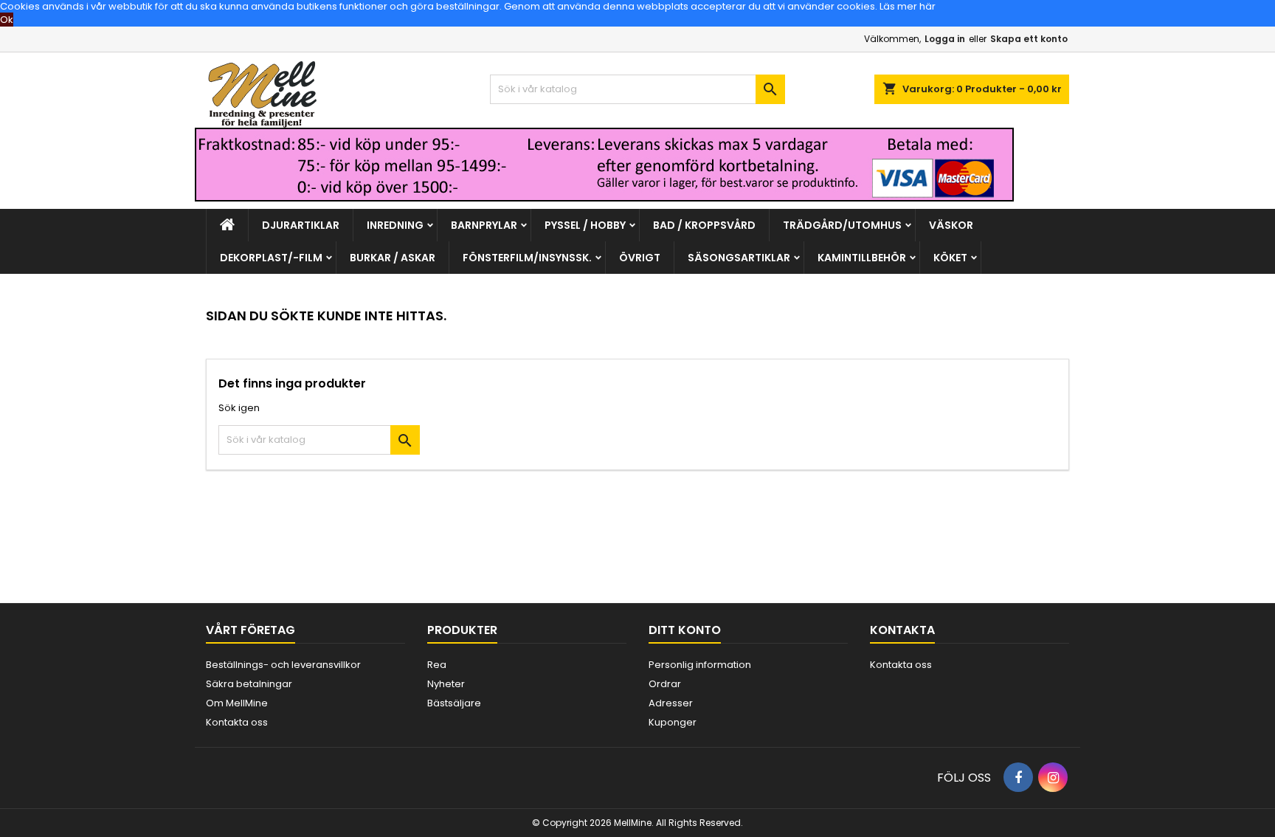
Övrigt (639, 257)
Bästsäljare (454, 703)
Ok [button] (6, 20)
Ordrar (665, 684)
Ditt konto (685, 629)
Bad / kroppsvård (704, 225)
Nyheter (446, 684)
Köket (950, 257)
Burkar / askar (392, 257)
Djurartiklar (300, 225)
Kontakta (902, 629)
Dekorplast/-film (271, 257)
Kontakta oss (237, 722)
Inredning (395, 225)
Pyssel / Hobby (585, 225)
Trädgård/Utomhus (842, 225)
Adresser (671, 703)
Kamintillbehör (862, 257)
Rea (436, 665)
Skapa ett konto (1029, 38)
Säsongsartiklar (739, 257)
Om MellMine (237, 703)
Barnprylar (484, 225)
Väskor (951, 225)
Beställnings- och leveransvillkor (283, 665)
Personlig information (700, 665)
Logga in (945, 38)
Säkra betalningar (249, 684)
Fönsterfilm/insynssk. (527, 257)
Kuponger (673, 722)
